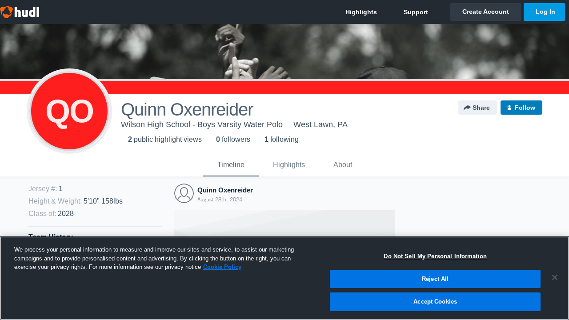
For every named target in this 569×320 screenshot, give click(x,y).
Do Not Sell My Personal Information (435, 256)
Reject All (435, 279)
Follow (525, 107)
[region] (284, 278)
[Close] (555, 277)
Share (481, 107)
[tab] (231, 165)
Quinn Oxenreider (225, 190)
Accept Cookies (435, 301)
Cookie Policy (222, 267)
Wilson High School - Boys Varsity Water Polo (202, 124)
